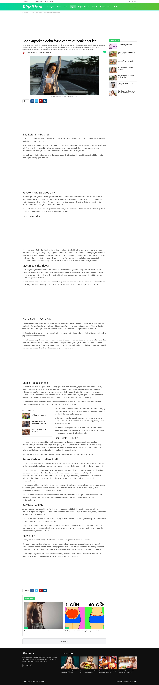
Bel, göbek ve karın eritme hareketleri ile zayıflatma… (39, 414)
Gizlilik (135, 681)
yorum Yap (65, 641)
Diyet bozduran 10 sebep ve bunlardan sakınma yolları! (126, 92)
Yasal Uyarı (129, 681)
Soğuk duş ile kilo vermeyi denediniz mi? (126, 84)
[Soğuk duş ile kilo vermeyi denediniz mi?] (113, 85)
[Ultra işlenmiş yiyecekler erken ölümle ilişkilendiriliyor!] (70, 662)
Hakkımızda (39, 1)
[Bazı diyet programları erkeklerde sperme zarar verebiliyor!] (89, 662)
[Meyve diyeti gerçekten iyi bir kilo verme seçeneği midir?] (113, 62)
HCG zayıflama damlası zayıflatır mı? (125, 45)
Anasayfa (50, 7)
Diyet (66, 7)
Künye (46, 1)
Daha (116, 7)
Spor (73, 7)
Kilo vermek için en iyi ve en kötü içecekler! (126, 76)
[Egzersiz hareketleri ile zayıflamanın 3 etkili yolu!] (26, 424)
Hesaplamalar (105, 7)
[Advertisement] (79, 25)
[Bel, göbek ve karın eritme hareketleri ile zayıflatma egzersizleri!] (26, 416)
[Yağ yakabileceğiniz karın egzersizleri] (26, 432)
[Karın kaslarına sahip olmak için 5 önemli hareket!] (43, 615)
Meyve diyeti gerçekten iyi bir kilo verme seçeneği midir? (126, 60)
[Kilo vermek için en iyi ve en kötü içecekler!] (113, 77)
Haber (59, 7)
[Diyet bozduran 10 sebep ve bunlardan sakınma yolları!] (113, 93)
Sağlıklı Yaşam (83, 7)
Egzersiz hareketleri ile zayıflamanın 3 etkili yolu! (39, 422)
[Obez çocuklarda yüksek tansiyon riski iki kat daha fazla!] (108, 662)
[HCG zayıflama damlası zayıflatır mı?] (113, 46)
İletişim (51, 1)
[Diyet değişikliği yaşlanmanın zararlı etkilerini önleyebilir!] (128, 662)
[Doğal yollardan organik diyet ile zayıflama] (113, 54)
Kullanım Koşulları (121, 681)
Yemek (94, 7)
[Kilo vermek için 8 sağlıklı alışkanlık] (113, 70)
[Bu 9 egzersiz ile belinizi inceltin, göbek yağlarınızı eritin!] (84, 615)
